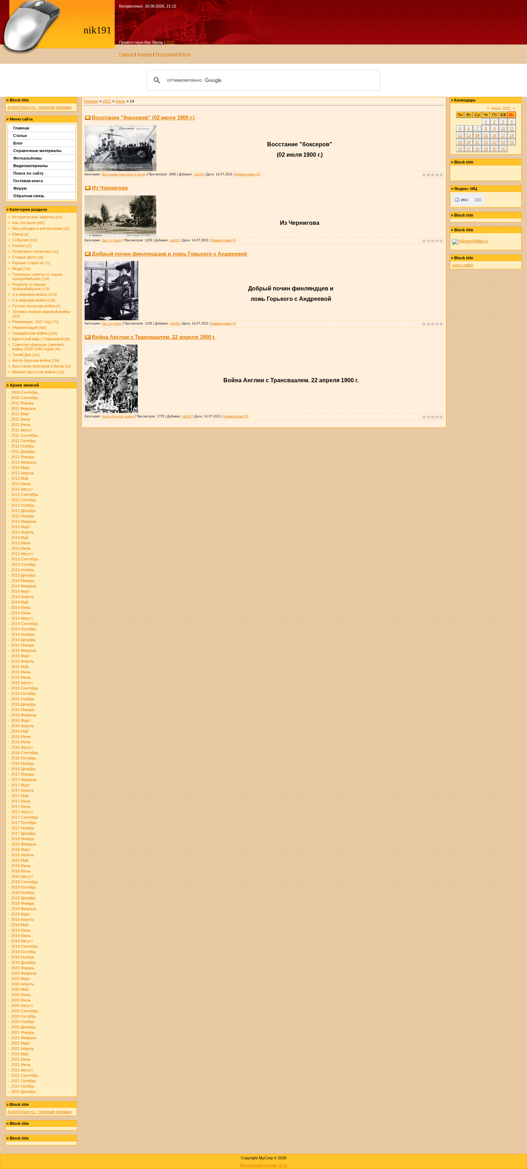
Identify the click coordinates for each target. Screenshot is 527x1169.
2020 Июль (21, 1000)
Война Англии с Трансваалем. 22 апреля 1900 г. (153, 337)
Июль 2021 (501, 108)
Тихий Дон (21, 354)
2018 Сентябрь (24, 882)
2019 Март (20, 914)
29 (486, 149)
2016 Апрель (22, 726)
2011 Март (20, 414)
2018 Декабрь (23, 898)
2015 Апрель (22, 661)
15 (486, 135)
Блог (18, 143)
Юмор (17, 234)
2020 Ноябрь (22, 1021)
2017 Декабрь (23, 833)
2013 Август (22, 554)
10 (503, 128)
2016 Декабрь (23, 769)
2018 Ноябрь (22, 892)
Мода (17, 268)
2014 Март (20, 591)
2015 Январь (22, 645)
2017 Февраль (24, 779)
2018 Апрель (22, 855)
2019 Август (22, 941)
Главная (126, 54)
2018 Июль (21, 871)
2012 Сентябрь (24, 494)
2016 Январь (22, 709)
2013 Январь (22, 516)
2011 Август (22, 430)
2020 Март (20, 978)
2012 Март (20, 467)
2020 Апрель (22, 984)
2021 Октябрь (23, 1081)
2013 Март (20, 527)
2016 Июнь (21, 736)
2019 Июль (21, 935)
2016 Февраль (24, 715)
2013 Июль (21, 548)
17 (503, 135)
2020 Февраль (24, 973)
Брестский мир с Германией (37, 339)
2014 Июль (21, 613)
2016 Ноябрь (22, 763)
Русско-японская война (33, 306)
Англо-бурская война (31, 360)
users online (462, 265)
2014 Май (19, 602)
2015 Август (22, 683)
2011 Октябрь (23, 441)
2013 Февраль (24, 521)
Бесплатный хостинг (258, 1165)
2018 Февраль (24, 844)
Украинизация (25, 327)
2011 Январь (22, 403)
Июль (120, 101)
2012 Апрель (22, 473)
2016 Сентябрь (24, 753)
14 (477, 135)
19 (460, 142)
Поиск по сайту (28, 173)
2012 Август (22, 489)
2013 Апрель (22, 532)
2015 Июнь (21, 672)
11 (512, 128)
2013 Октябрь (23, 564)
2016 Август (22, 747)
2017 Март (20, 785)
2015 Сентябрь (24, 688)
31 (503, 149)
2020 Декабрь (23, 1027)
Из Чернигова (110, 188)
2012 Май (19, 478)
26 (460, 149)
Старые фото (24, 257)
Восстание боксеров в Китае (38, 366)
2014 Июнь (21, 607)
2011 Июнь (20, 419)
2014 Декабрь (23, 640)
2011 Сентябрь (24, 435)
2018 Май (19, 860)
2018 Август (22, 876)
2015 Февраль (24, 650)
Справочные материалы (37, 150)
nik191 (199, 174)
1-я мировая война (29, 294)
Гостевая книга (28, 181)
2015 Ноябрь (22, 699)
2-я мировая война (29, 300)
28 (477, 149)
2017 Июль (21, 806)
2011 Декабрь (23, 451)
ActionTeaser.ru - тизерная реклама (39, 107)
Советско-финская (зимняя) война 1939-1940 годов (38, 346)
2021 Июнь (21, 1059)
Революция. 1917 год (31, 322)
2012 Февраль (24, 462)
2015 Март (20, 656)
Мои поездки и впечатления (37, 228)
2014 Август (22, 618)
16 (494, 135)
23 (494, 142)
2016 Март (20, 720)
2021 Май (19, 1054)
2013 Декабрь (23, 575)
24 (503, 142)
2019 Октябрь (23, 952)
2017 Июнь (21, 801)
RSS (170, 42)
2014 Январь (22, 580)
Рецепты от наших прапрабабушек (29, 286)
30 (494, 149)
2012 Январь (22, 457)
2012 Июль (21, 484)
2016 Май (19, 731)
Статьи (20, 135)
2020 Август (22, 1005)
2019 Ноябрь (22, 957)
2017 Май (19, 796)
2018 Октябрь (23, 887)
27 (468, 149)
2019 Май (19, 925)
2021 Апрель (22, 1048)
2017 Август (22, 812)
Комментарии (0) (247, 174)
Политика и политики (31, 251)
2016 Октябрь (23, 758)
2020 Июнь (21, 995)
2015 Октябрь (23, 693)
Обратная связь (28, 196)
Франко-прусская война (34, 372)
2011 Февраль (23, 408)
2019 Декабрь (23, 962)
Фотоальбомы (27, 158)
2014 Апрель (22, 597)
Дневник (144, 54)
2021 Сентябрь (24, 1075)
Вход (185, 54)
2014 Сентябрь (24, 623)
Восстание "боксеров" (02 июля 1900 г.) (143, 117)
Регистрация (166, 54)
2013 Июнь (21, 543)
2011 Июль (20, 424)
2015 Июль (21, 677)
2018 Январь (22, 839)
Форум (20, 188)
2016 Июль (21, 742)
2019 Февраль (24, 909)
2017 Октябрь (23, 822)
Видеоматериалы (30, 166)
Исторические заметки (33, 217)
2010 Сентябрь (24, 398)
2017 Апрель (22, 790)
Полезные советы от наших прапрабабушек (37, 276)
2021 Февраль (24, 1038)
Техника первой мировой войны (41, 311)
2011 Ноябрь (22, 446)
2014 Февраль (24, 586)
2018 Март (20, 849)
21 (477, 142)
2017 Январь (22, 774)
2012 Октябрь (23, 500)
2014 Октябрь (23, 629)
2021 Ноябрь (22, 1086)
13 (468, 135)
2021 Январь (22, 1032)
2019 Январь (22, 903)
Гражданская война (29, 333)
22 (486, 142)
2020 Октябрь (23, 1016)
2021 (107, 101)
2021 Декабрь (23, 1091)
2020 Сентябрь (24, 1011)
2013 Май (19, 537)
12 (460, 135)
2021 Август (22, 1070)
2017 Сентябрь (24, 817)
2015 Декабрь (23, 704)
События (20, 240)
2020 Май (19, 989)
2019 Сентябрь (24, 946)
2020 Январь (22, 968)
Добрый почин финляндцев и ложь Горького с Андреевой (169, 254)
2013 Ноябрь (22, 570)
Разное (18, 245)
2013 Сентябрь (24, 559)
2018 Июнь (21, 865)
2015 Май (19, 666)
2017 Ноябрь (22, 828)
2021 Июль (21, 1064)
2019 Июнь (21, 930)
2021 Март (20, 1043)
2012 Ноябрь (22, 505)
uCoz (283, 1165)
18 (511, 135)
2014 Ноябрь (22, 634)
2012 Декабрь (23, 510)
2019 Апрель (22, 919)
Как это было (24, 223)
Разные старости (27, 263)
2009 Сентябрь (24, 392)
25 (511, 142)
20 (468, 142)
